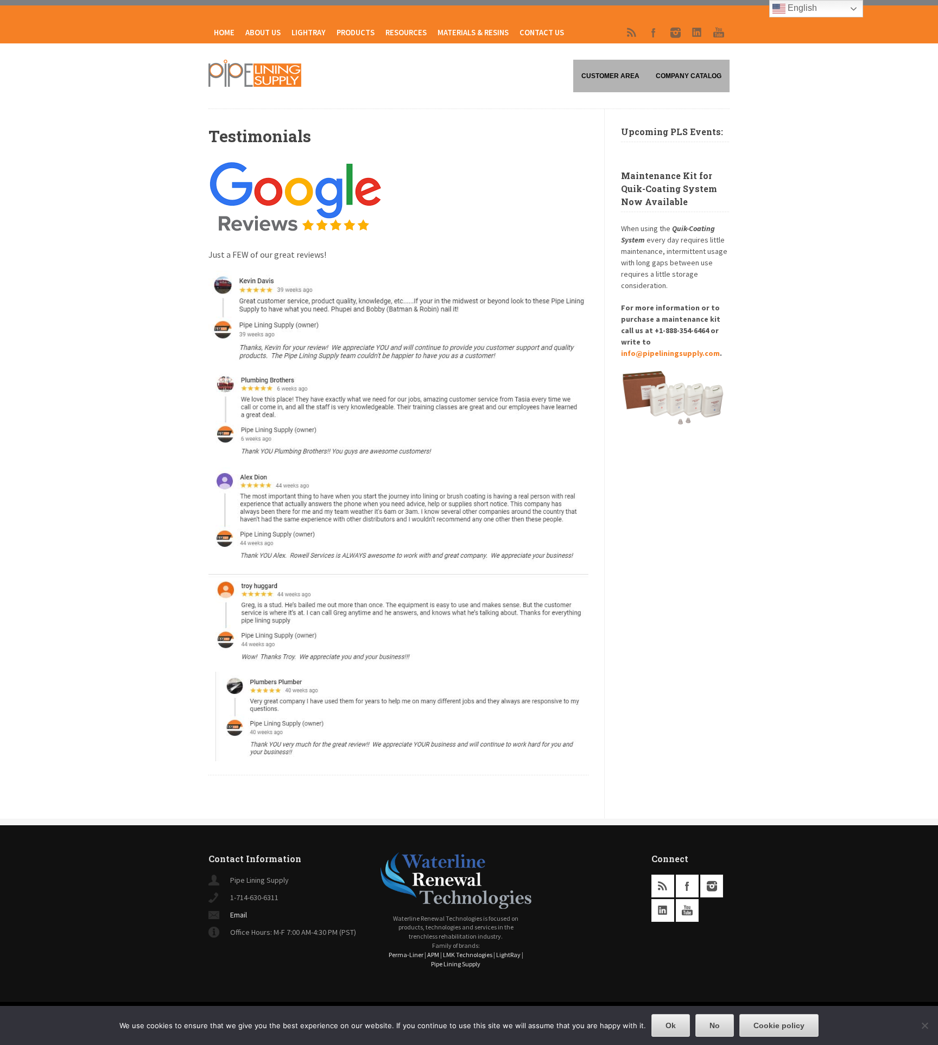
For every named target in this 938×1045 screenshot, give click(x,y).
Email (238, 915)
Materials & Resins (473, 32)
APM (433, 955)
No (714, 1025)
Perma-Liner (406, 955)
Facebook (653, 32)
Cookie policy (778, 1025)
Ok (671, 1025)
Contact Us (541, 32)
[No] (924, 1025)
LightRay (308, 32)
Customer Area (610, 76)
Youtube (719, 32)
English (801, 7)
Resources (406, 32)
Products (356, 32)
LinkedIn (697, 32)
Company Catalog (688, 76)
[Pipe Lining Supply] (254, 83)
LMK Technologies (467, 955)
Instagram (675, 32)
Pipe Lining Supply (455, 964)
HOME (224, 32)
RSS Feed (632, 32)
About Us (263, 32)
